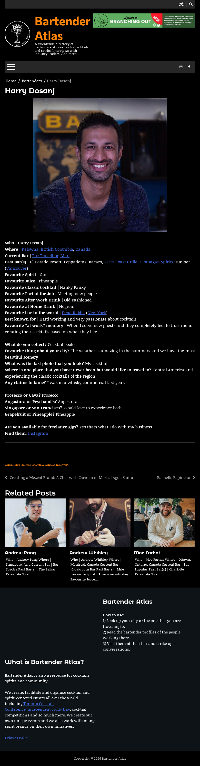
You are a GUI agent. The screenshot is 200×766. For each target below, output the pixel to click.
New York (97, 312)
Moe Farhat (147, 552)
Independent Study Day (49, 709)
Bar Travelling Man (51, 255)
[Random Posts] (181, 4)
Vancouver (16, 268)
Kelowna (30, 249)
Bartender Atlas (62, 27)
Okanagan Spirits (156, 262)
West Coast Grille (120, 262)
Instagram (38, 433)
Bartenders (12, 465)
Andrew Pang (20, 552)
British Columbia (57, 249)
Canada (83, 249)
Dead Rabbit (73, 312)
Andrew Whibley (89, 552)
